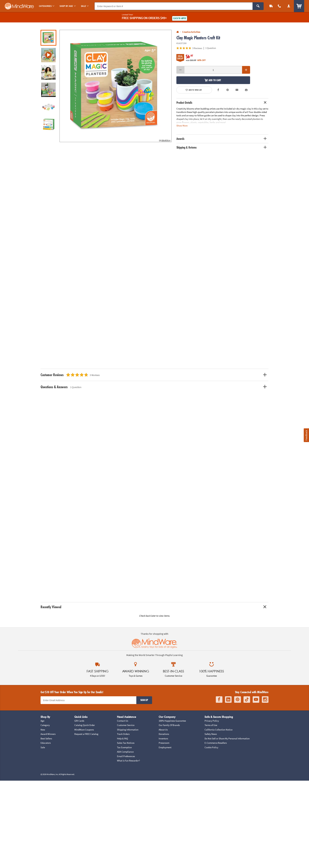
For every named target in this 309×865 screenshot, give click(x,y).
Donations (164, 733)
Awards (180, 139)
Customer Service (125, 725)
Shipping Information (127, 729)
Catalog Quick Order (84, 725)
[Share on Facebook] (218, 90)
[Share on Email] (237, 90)
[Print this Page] (246, 90)
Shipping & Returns (186, 147)
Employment (165, 747)
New (43, 729)
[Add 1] (246, 70)
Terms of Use (211, 725)
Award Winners (48, 733)
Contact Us (122, 720)
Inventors (163, 738)
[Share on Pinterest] (227, 90)
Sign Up (144, 700)
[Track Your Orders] (271, 6)
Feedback (306, 435)
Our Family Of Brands (169, 725)
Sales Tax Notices (125, 742)
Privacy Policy (212, 720)
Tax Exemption (124, 747)
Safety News (211, 733)
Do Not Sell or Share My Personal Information (227, 738)
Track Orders (123, 733)
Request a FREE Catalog (86, 733)
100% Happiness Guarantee (172, 720)
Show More (181, 125)
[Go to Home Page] (177, 32)
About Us (163, 729)
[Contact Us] (279, 6)
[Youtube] (256, 699)
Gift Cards (79, 720)
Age (42, 720)
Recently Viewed (51, 607)
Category (45, 725)
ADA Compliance (125, 751)
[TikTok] (246, 699)
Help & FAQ (122, 738)
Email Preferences (126, 756)
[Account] (289, 6)
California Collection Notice (218, 729)
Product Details (184, 102)
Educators (46, 742)
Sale (43, 747)
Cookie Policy (211, 747)
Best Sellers (46, 738)
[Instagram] (265, 699)
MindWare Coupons (84, 729)
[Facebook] (219, 699)
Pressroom (164, 742)
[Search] (258, 6)
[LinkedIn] (228, 699)
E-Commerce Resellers (216, 742)
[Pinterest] (237, 699)
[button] (115, 86)
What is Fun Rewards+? (128, 760)
